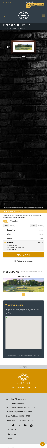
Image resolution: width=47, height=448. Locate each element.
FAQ (9, 443)
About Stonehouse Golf (15, 403)
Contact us (12, 434)
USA (4, 28)
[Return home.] (23, 15)
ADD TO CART (23, 254)
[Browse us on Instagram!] (19, 425)
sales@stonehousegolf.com (21, 412)
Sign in (29, 2)
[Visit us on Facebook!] (7, 425)
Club (25, 234)
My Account (31, 4)
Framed (33, 225)
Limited (25, 245)
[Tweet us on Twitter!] (13, 425)
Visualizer (14, 221)
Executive (25, 230)
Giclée (6, 225)
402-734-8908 (6, 2)
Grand (25, 238)
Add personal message (24, 261)
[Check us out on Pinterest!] (25, 425)
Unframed (40, 225)
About (10, 438)
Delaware (12, 28)
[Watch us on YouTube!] (31, 425)
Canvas (12, 225)
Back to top (23, 367)
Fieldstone (22, 28)
